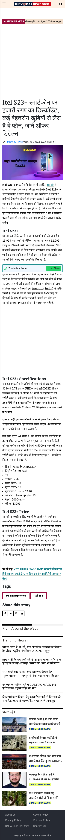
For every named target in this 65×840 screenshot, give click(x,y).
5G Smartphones (16, 595)
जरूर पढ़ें (7, 712)
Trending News (14, 640)
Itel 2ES (38, 595)
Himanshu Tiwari (14, 141)
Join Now (54, 268)
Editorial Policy (41, 820)
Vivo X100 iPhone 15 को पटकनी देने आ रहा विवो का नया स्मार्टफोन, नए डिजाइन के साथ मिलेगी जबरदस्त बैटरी (32, 573)
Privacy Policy (13, 820)
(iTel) (50, 184)
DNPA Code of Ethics (17, 826)
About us (10, 814)
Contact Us (39, 826)
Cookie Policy (40, 814)
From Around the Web (19, 628)
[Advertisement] (32, 59)
